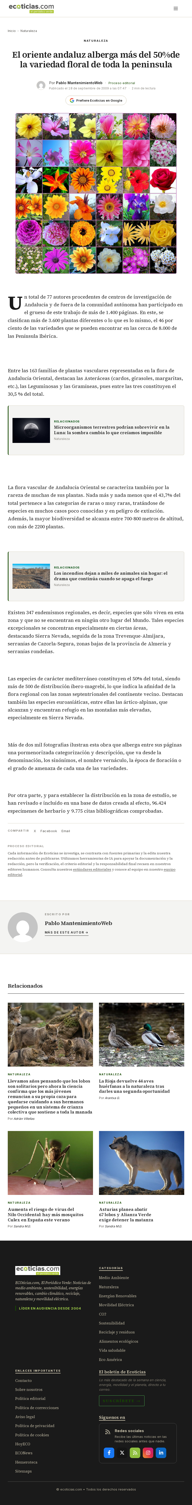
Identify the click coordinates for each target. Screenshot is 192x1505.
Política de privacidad (34, 1425)
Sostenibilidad (112, 1323)
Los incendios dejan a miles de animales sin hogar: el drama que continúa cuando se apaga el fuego (111, 576)
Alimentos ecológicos (118, 1341)
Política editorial (30, 1398)
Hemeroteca (26, 1462)
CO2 (102, 1314)
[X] (122, 1453)
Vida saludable (112, 1350)
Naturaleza (28, 31)
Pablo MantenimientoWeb (79, 83)
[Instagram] (148, 1453)
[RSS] (135, 1453)
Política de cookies (32, 1435)
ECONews (23, 1453)
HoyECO (22, 1444)
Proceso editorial (121, 83)
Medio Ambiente (114, 1277)
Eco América (110, 1359)
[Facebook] (109, 1453)
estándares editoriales (92, 869)
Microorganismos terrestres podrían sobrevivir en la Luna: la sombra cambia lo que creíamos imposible (112, 430)
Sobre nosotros (28, 1389)
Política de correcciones (37, 1407)
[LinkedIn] (161, 1453)
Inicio (12, 31)
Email (66, 831)
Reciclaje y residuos (117, 1332)
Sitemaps (23, 1471)
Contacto (23, 1380)
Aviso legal (25, 1416)
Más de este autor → (66, 932)
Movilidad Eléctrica (116, 1305)
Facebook (48, 831)
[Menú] (176, 8)
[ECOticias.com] (31, 8)
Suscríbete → (122, 1400)
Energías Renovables (117, 1296)
